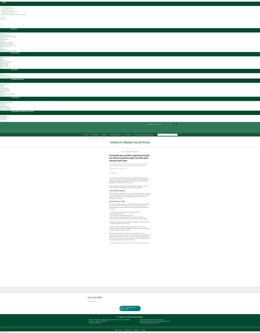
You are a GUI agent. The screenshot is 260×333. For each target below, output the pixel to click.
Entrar (174, 124)
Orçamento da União (5, 91)
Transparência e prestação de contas (13, 14)
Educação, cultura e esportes (7, 42)
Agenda (2, 57)
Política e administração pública (7, 45)
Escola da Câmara (4, 63)
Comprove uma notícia (5, 109)
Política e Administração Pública (130, 151)
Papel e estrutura (4, 64)
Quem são (2, 74)
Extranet (143, 330)
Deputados (7, 10)
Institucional (7, 8)
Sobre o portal (118, 330)
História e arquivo (4, 66)
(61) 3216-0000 (158, 321)
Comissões (2, 87)
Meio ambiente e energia (6, 43)
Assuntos (6, 7)
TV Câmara (2, 105)
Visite (1, 67)
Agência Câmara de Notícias (6, 102)
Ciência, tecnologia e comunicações (8, 36)
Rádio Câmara (3, 103)
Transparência (3, 116)
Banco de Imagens (4, 106)
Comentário (114, 173)
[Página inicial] (91, 127)
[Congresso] (164, 124)
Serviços (2, 59)
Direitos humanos (4, 39)
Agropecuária (3, 33)
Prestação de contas (5, 117)
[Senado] (167, 124)
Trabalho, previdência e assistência (8, 50)
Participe (2, 95)
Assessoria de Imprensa (5, 108)
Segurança (2, 49)
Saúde (1, 48)
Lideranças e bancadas (5, 75)
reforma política (93, 301)
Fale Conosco (159, 124)
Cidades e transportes (5, 35)
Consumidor (3, 38)
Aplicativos (136, 330)
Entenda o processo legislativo (7, 94)
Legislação (2, 92)
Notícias (97, 138)
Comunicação (7, 13)
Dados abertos (3, 119)
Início (85, 138)
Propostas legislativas (5, 84)
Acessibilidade (151, 124)
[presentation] (0, 121)
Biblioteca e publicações (5, 62)
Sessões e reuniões (4, 88)
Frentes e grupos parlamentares (7, 77)
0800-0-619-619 (152, 319)
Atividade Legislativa (9, 11)
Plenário (2, 85)
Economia (2, 40)
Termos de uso (128, 330)
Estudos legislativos (4, 89)
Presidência (2, 60)
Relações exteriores (4, 46)
